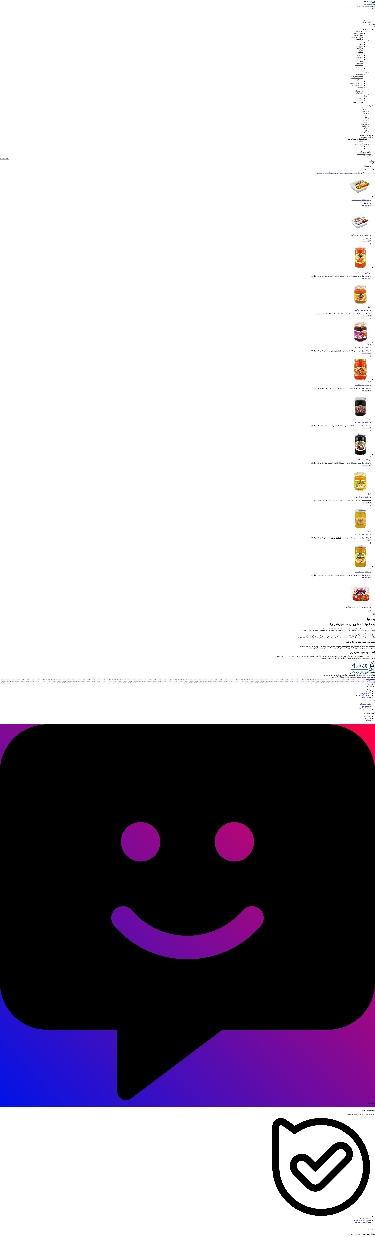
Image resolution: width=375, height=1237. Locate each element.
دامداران (364, 107)
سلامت (364, 118)
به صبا (365, 120)
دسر (365, 94)
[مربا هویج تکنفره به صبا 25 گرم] (360, 196)
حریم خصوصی (366, 706)
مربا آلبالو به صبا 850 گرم (363, 459)
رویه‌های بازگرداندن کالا (363, 695)
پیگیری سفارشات (365, 152)
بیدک (365, 128)
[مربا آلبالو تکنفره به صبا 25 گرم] (360, 232)
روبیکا (361, 141)
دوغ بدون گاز (359, 91)
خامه (361, 61)
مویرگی (372, 161)
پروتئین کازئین (358, 35)
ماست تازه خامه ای (357, 78)
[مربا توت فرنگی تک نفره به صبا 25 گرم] (360, 604)
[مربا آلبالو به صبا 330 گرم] (360, 417)
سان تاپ (364, 122)
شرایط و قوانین (366, 697)
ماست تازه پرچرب (357, 76)
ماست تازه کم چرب (356, 80)
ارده (362, 100)
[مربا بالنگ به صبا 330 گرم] (360, 529)
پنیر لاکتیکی (359, 48)
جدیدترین (340, 173)
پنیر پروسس (359, 57)
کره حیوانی (359, 68)
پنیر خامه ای (359, 54)
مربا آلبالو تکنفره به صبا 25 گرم (361, 235)
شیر (362, 59)
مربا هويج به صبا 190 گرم (363, 310)
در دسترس (320, 173)
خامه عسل (359, 67)
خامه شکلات (359, 65)
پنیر (362, 42)
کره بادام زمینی (358, 102)
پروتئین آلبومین (358, 33)
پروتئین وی (359, 39)
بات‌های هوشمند (366, 137)
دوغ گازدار (360, 93)
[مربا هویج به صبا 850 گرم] (360, 267)
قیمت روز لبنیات (365, 135)
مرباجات (360, 98)
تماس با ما (367, 155)
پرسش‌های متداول (365, 708)
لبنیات (365, 40)
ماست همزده (359, 87)
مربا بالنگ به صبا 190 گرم (363, 497)
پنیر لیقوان (360, 52)
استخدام (368, 720)
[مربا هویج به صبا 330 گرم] (360, 379)
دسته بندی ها (367, 29)
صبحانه (365, 96)
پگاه (366, 117)
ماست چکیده (359, 81)
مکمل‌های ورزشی (361, 31)
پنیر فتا (361, 46)
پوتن (365, 130)
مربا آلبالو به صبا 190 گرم (363, 347)
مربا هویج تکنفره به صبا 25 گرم (361, 200)
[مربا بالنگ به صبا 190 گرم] (360, 492)
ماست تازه (359, 74)
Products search (370, 6)
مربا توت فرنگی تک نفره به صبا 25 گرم (358, 607)
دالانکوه (364, 126)
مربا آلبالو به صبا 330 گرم (363, 422)
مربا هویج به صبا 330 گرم (363, 385)
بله (362, 143)
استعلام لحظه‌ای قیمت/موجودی (357, 139)
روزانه (365, 109)
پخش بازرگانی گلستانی (363, 154)
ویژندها (369, 105)
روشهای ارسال (366, 691)
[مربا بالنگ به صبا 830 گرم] (360, 566)
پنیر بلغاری (359, 55)
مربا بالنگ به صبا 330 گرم (363, 534)
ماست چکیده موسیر (356, 85)
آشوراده (364, 111)
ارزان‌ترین (333, 173)
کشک (365, 70)
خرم (365, 113)
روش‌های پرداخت (365, 693)
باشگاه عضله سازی (361, 144)
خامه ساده (359, 63)
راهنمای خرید (367, 690)
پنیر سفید (360, 44)
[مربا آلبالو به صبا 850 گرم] (360, 454)
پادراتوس (364, 124)
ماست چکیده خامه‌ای (356, 83)
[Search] (373, 8)
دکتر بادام (364, 132)
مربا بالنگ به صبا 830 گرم (363, 572)
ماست (365, 72)
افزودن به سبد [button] (366, 205)
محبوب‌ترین (347, 173)
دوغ (366, 89)
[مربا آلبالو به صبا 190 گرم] (360, 342)
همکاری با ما (367, 718)
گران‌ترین (327, 173)
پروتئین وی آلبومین (357, 37)
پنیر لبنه (360, 50)
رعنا (365, 115)
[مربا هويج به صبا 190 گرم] (360, 305)
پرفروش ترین (355, 173)
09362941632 (361, 675)
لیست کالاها (367, 709)
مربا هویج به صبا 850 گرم (363, 273)
